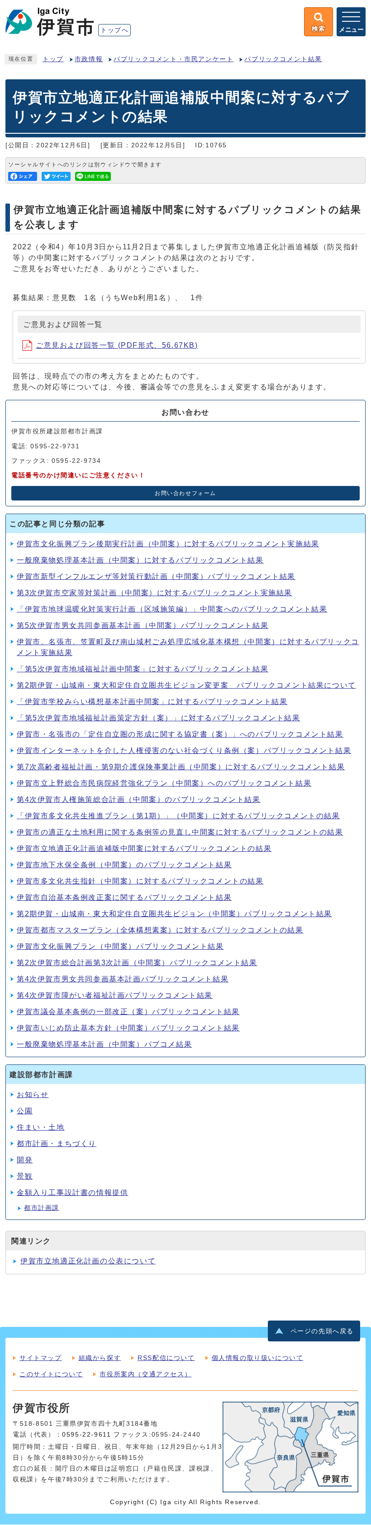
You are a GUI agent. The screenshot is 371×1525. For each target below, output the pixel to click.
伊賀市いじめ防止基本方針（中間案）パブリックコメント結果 (128, 1028)
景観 (25, 1176)
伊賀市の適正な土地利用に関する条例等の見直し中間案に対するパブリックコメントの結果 (180, 832)
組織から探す (100, 1357)
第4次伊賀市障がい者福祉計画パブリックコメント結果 (115, 995)
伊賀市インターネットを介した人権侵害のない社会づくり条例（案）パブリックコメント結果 (184, 750)
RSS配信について (166, 1357)
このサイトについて (51, 1374)
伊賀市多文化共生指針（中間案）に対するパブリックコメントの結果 (140, 881)
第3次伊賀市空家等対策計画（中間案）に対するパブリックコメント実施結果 (154, 593)
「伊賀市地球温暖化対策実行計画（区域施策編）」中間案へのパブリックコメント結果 (172, 609)
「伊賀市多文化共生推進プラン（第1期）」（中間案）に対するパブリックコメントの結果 (178, 816)
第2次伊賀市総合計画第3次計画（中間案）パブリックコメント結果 (137, 962)
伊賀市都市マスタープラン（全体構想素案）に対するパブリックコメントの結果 (160, 930)
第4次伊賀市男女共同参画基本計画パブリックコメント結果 (122, 979)
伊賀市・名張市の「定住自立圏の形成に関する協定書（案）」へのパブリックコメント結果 (180, 734)
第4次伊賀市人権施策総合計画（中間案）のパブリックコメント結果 (139, 799)
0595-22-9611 (86, 1434)
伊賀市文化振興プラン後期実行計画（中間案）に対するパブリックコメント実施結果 (168, 544)
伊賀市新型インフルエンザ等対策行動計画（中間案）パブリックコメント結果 (156, 576)
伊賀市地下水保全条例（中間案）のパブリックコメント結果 (124, 865)
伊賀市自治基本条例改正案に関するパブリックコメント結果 (124, 897)
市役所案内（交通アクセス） (145, 1374)
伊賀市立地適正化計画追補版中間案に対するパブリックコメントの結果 (144, 848)
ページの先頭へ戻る (322, 1331)
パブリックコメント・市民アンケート (173, 59)
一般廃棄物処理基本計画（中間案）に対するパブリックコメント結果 (140, 560)
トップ (53, 59)
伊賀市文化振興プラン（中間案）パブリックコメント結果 (120, 946)
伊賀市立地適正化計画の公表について (88, 1261)
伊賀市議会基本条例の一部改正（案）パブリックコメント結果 (128, 1011)
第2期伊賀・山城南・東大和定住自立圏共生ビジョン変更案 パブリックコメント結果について (186, 685)
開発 (25, 1160)
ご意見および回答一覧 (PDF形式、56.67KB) (117, 345)
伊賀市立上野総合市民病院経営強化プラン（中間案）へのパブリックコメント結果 (164, 783)
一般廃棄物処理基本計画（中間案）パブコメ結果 (104, 1044)
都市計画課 (41, 1207)
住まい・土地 (41, 1127)
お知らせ (32, 1094)
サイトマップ (40, 1357)
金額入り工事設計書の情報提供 (72, 1192)
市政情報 (89, 59)
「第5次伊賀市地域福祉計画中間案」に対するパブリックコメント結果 (142, 669)
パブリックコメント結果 (283, 59)
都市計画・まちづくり (56, 1143)
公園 (25, 1111)
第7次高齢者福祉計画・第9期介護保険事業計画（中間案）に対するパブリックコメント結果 (181, 767)
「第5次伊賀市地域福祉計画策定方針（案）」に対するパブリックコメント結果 (158, 718)
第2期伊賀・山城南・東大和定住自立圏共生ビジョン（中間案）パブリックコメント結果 (174, 914)
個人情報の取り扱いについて (258, 1357)
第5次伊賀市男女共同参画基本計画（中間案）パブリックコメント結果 (142, 625)
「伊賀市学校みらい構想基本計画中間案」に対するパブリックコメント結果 (152, 701)
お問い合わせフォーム (185, 493)
